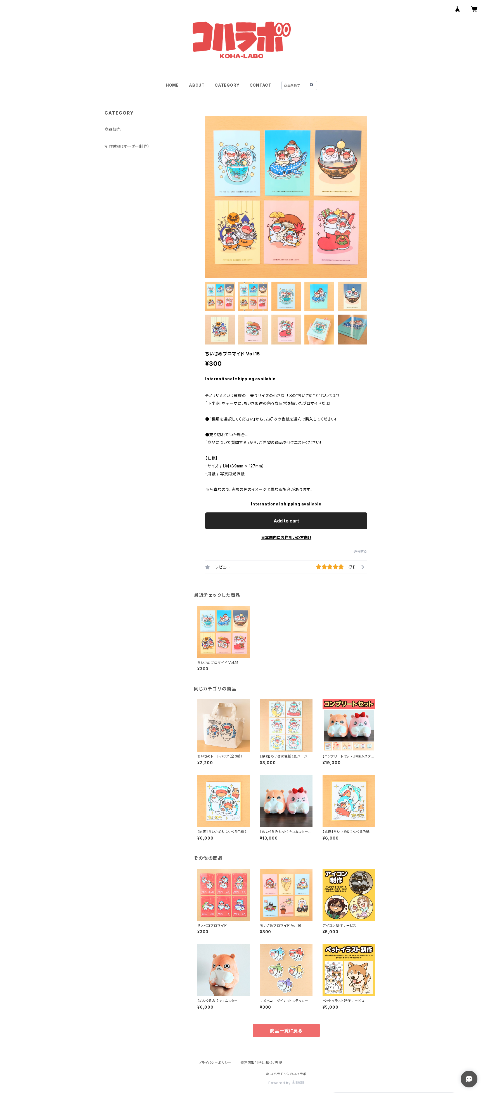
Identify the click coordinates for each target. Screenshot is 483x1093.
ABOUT (197, 85)
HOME (172, 85)
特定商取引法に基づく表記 (261, 1063)
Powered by (280, 1083)
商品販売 (113, 129)
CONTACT (261, 85)
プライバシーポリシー (214, 1063)
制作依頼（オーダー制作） (127, 146)
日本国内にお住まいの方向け (286, 537)
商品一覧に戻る (286, 1030)
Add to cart (286, 521)
